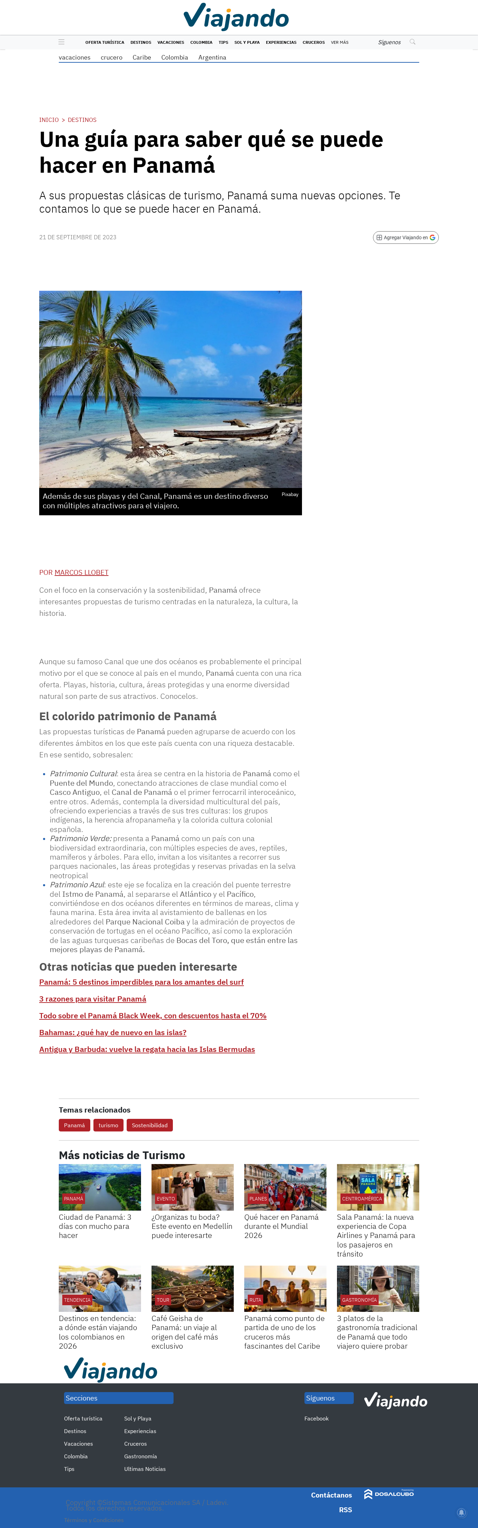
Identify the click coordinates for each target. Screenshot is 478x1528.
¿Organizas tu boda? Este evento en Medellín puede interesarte (192, 1226)
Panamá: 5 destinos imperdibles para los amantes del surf (141, 982)
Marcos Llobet (81, 572)
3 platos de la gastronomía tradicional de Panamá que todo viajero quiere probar (377, 1332)
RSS (345, 1509)
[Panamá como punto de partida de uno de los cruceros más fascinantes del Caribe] (285, 1289)
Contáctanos (331, 1495)
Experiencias (281, 42)
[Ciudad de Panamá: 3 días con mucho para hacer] (100, 1187)
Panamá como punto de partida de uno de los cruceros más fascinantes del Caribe (284, 1332)
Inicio (49, 120)
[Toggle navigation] (60, 42)
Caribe (142, 57)
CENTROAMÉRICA (362, 1199)
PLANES (258, 1199)
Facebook (316, 1418)
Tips (223, 42)
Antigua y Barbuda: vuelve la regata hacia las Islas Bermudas (147, 1049)
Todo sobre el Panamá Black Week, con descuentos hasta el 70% (153, 1015)
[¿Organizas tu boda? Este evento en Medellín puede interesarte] (193, 1187)
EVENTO (166, 1199)
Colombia (201, 42)
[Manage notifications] (461, 1512)
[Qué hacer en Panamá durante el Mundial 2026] (285, 1187)
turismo (108, 1125)
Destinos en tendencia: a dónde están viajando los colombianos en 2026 (98, 1332)
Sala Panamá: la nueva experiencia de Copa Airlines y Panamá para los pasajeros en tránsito (376, 1235)
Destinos (141, 42)
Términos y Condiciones (94, 1519)
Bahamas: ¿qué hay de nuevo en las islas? (113, 1032)
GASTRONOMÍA (359, 1300)
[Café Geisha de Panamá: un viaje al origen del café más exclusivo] (193, 1289)
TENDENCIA (77, 1300)
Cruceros (314, 42)
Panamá (74, 1125)
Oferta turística (104, 42)
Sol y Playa (247, 42)
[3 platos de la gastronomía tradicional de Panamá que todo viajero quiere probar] (378, 1289)
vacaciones (75, 57)
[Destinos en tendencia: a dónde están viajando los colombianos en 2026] (100, 1289)
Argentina (212, 57)
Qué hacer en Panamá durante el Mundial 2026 (281, 1226)
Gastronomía (140, 1456)
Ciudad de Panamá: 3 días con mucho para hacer (95, 1226)
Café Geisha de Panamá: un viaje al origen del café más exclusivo (185, 1332)
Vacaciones (170, 42)
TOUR (163, 1300)
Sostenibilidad (150, 1125)
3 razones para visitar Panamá (92, 998)
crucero (111, 57)
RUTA (255, 1300)
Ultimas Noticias (145, 1468)
